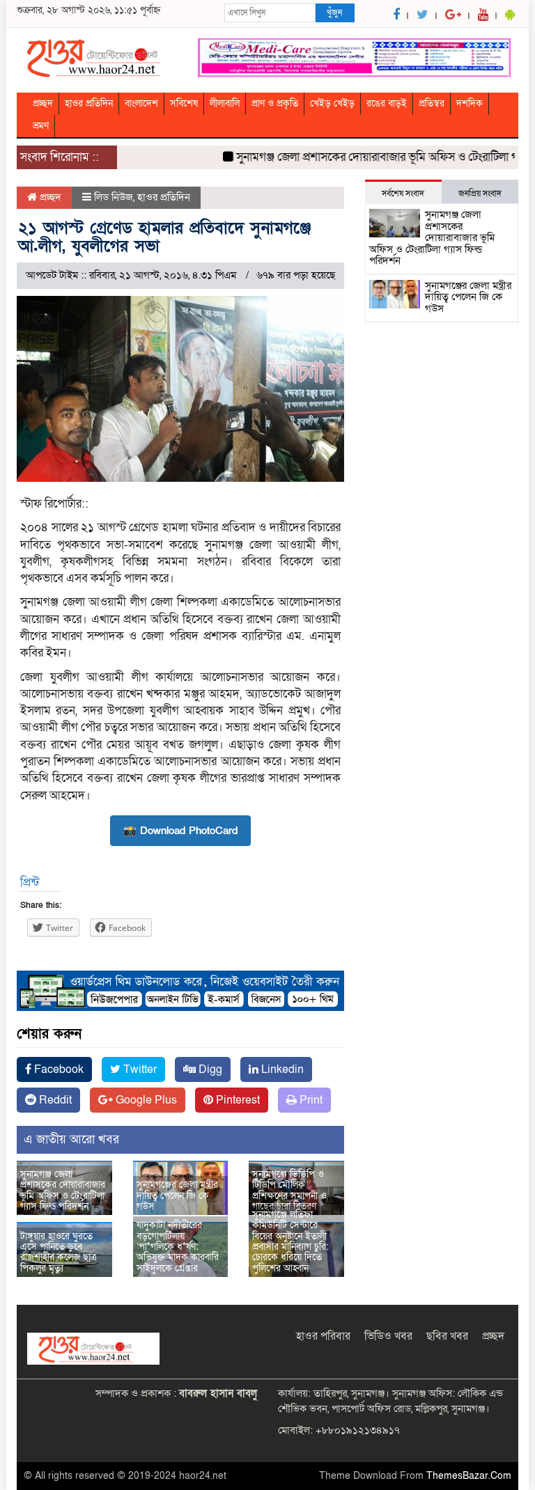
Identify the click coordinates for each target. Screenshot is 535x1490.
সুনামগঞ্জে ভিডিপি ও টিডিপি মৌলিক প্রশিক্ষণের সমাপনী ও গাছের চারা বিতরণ (289, 1190)
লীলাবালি (225, 103)
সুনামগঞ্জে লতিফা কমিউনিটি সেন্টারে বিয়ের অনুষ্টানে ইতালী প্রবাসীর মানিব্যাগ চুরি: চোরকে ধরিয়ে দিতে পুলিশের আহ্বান (290, 1241)
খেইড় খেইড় (332, 103)
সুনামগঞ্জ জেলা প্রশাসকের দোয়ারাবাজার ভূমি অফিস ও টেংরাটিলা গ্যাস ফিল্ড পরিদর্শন (62, 1190)
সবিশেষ (184, 103)
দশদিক (469, 103)
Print (310, 1100)
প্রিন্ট (29, 883)
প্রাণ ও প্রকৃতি (274, 103)
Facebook (57, 1069)
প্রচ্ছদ (43, 103)
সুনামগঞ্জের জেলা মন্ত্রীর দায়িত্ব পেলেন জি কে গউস (177, 1195)
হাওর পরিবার (323, 1336)
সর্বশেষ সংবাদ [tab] (403, 193)
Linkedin (281, 1069)
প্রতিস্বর (431, 103)
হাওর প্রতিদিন (89, 103)
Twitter (139, 1069)
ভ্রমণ (41, 125)
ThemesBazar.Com (468, 1475)
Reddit (54, 1100)
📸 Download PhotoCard (180, 831)
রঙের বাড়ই (386, 103)
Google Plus (145, 1100)
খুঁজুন (334, 12)
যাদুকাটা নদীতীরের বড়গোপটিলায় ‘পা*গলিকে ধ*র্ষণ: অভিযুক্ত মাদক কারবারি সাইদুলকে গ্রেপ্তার (178, 1246)
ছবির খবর (447, 1336)
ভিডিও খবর (388, 1336)
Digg (209, 1069)
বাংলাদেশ (141, 103)
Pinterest (236, 1100)
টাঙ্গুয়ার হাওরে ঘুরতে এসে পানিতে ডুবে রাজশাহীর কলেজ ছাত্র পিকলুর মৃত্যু (58, 1252)
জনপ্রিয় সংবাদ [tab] (480, 193)
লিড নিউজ (113, 197)
